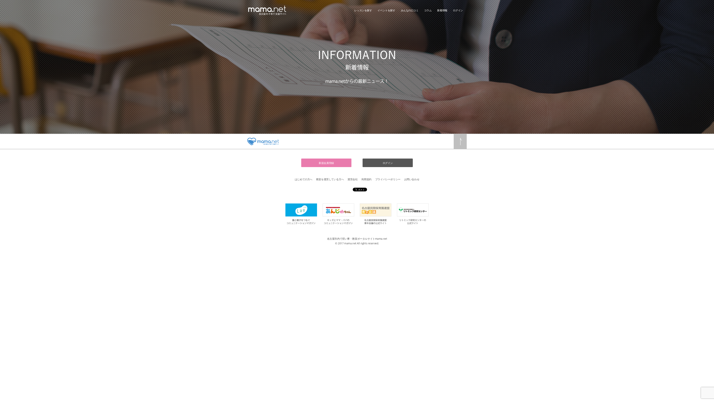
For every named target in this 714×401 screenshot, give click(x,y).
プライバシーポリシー (388, 179)
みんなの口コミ (410, 10)
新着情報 (442, 10)
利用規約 (366, 179)
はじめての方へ (303, 179)
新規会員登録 (326, 163)
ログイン (458, 10)
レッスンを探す (363, 10)
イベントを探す (386, 10)
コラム (428, 10)
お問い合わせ (411, 179)
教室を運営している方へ (330, 179)
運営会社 (353, 179)
